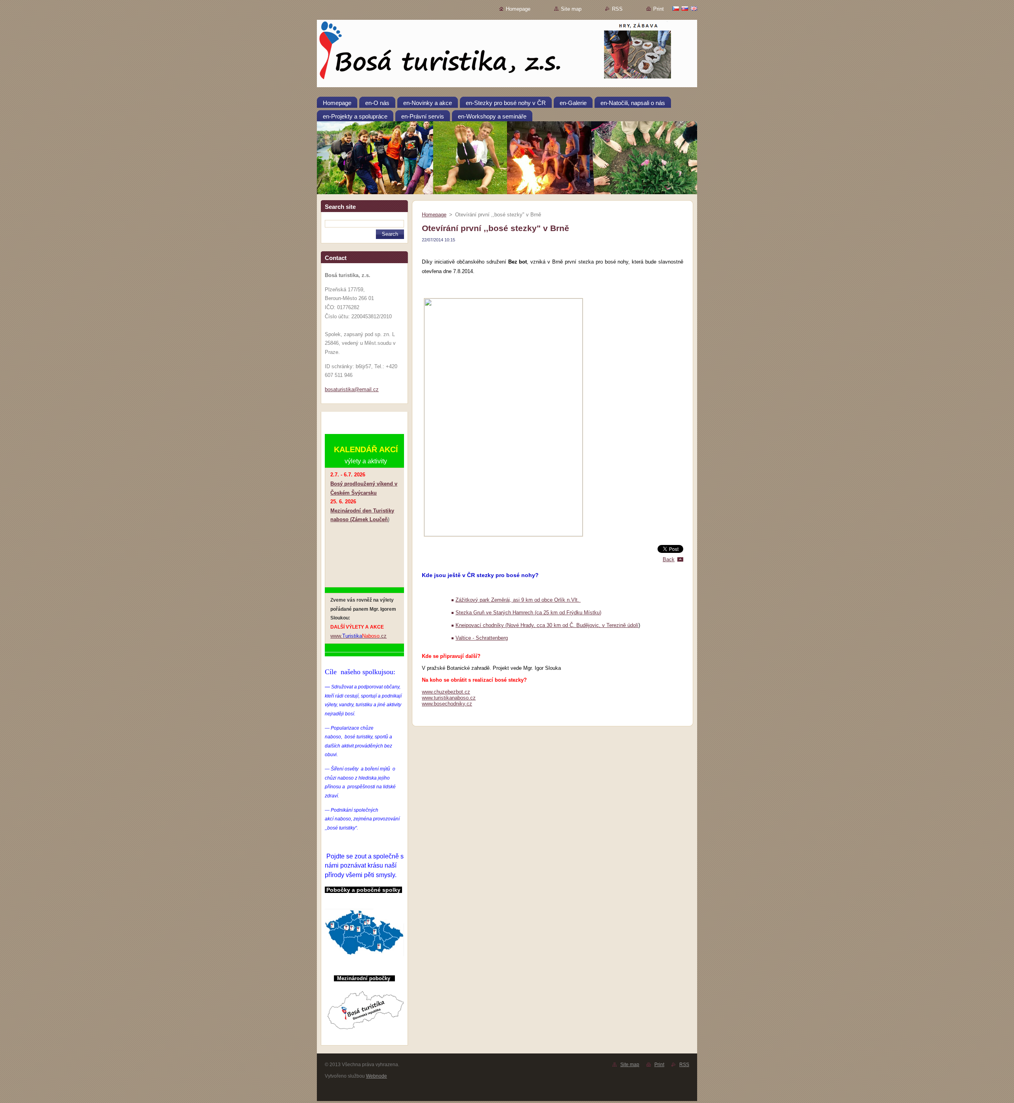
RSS (617, 9)
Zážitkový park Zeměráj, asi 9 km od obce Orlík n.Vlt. (518, 600)
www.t (428, 698)
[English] (694, 8)
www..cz (358, 636)
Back (669, 559)
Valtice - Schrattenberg (482, 638)
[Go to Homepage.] (507, 55)
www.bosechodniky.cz (447, 704)
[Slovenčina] (685, 8)
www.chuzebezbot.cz (446, 692)
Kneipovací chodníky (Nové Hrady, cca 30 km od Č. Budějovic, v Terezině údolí (547, 625)
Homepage (518, 9)
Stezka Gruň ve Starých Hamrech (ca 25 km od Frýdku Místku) (528, 613)
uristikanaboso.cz (455, 698)
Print (658, 9)
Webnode (376, 1076)
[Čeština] (676, 8)
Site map (571, 9)
